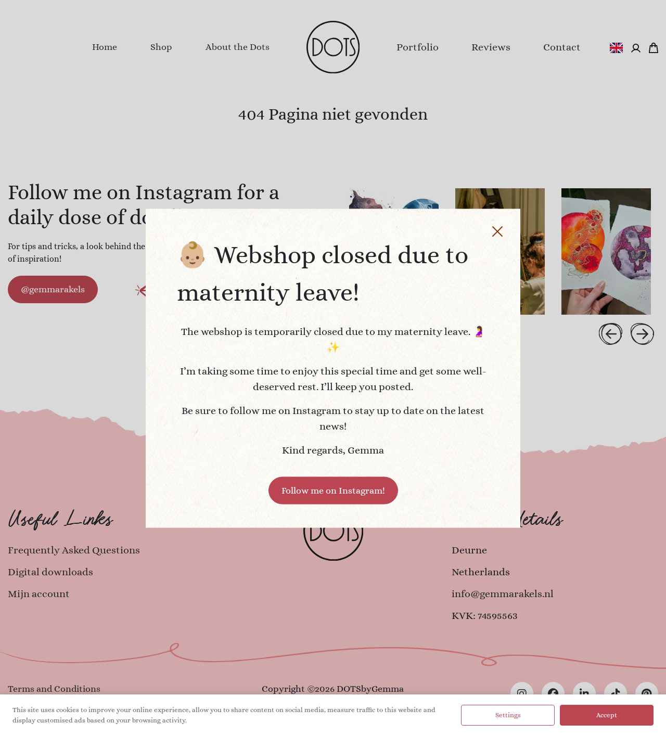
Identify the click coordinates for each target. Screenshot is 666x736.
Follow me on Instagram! (333, 490)
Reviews (490, 47)
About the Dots (238, 47)
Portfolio (417, 47)
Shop (161, 47)
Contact (562, 47)
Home (104, 47)
